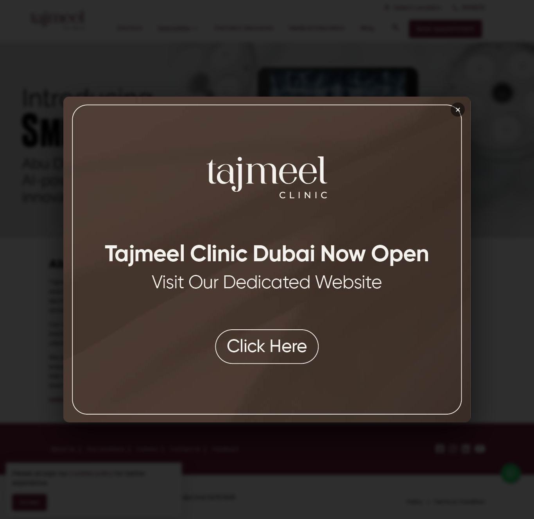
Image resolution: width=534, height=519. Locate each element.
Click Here (267, 346)
